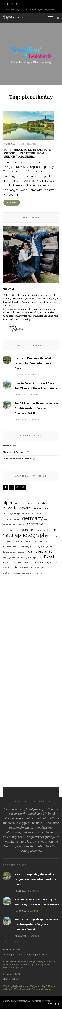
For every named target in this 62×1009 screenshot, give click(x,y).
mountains (26, 530)
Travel (48, 556)
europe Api (26, 513)
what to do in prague (11, 573)
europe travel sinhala (11, 519)
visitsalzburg (39, 568)
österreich (39, 573)
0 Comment (33, 374)
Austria (7, 445)
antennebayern (26, 503)
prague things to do (44, 546)
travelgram (7, 562)
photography (17, 541)
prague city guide (27, 546)
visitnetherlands (25, 568)
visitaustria (10, 567)
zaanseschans (27, 573)
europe (17, 513)
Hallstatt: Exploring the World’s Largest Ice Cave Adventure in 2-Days (35, 363)
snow (40, 557)
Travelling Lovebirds (21, 562)
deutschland (40, 508)
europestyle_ (37, 513)
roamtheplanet (39, 551)
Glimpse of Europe (27, 144)
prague (51, 541)
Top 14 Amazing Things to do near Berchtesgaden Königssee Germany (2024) (36, 408)
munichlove (41, 530)
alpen (8, 502)
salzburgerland (9, 557)
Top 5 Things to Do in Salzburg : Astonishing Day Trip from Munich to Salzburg (27, 153)
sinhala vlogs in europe (26, 557)
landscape (34, 524)
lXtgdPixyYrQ (10, 986)
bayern (25, 508)
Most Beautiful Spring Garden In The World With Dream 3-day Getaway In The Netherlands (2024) (29, 965)
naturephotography (25, 535)
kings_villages (18, 525)
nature (53, 529)
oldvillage (6, 541)
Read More (12, 202)
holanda (47, 519)
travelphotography (44, 562)
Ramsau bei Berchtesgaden (14, 552)
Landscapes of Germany (17, 458)
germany (32, 518)
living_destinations (10, 530)
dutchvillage (8, 513)
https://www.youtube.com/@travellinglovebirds (36, 10)
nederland (54, 536)
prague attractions (10, 546)
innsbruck (7, 525)
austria (43, 503)
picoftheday (42, 541)
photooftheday (30, 541)
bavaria (10, 508)
